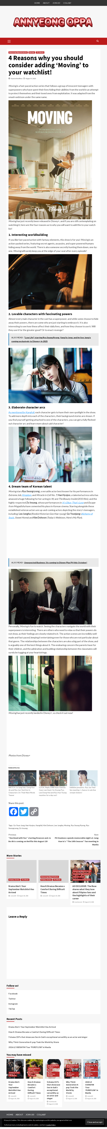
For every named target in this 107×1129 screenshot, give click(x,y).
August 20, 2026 (91, 1098)
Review (31, 52)
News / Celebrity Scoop (89, 1074)
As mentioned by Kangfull (21, 412)
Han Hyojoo (30, 825)
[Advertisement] (53, 539)
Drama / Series (14, 880)
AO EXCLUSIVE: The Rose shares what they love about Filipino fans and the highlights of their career (84, 892)
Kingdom (26, 495)
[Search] (97, 41)
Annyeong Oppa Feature (49, 877)
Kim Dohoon (48, 825)
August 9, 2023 (31, 78)
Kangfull (39, 825)
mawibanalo (78, 902)
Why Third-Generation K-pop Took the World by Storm (33, 1042)
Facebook (12, 993)
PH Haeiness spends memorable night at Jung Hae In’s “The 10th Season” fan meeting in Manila (77, 839)
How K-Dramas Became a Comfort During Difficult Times (52, 889)
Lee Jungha (58, 825)
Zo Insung (23, 828)
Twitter (12, 999)
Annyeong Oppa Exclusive (18, 52)
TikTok (11, 1009)
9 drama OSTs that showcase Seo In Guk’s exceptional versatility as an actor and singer (47, 1037)
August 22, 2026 (53, 1104)
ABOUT (46, 3)
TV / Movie (40, 52)
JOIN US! (56, 3)
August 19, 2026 (89, 902)
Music (50, 1070)
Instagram (13, 1004)
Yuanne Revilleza (16, 78)
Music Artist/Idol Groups (81, 880)
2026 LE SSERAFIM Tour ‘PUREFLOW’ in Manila (29, 1047)
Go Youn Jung (19, 825)
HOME (37, 3)
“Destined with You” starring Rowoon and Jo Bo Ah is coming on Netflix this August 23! (29, 838)
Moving (67, 825)
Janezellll (13, 896)
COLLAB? (67, 3)
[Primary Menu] (9, 41)
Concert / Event (78, 877)
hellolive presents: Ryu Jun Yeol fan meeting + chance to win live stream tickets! (83, 790)
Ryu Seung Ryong (78, 825)
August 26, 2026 (23, 896)
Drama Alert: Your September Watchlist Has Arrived (21, 889)
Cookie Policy (51, 1125)
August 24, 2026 (55, 896)
